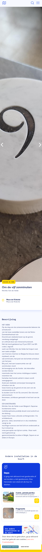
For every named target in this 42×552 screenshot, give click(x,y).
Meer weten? (25, 546)
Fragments (20, 509)
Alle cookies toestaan (10, 546)
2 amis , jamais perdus (25, 493)
